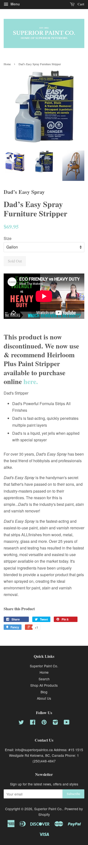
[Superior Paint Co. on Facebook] (32, 723)
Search (44, 678)
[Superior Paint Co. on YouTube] (66, 723)
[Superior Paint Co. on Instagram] (55, 723)
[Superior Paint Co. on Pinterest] (44, 723)
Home (7, 64)
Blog (44, 691)
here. (30, 381)
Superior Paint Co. (44, 665)
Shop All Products (44, 685)
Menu (15, 3)
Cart (80, 4)
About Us (44, 698)
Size (7, 238)
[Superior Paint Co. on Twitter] (21, 723)
